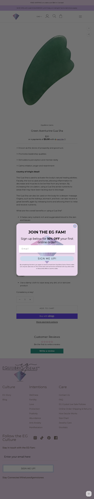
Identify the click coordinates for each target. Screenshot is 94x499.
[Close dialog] (74, 226)
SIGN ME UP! (47, 258)
